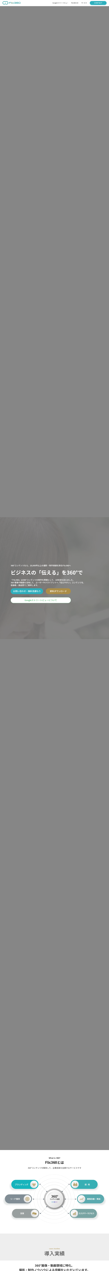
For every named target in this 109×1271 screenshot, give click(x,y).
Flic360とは (74, 3)
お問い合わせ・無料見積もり (27, 591)
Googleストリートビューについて (41, 600)
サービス (84, 3)
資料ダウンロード (58, 591)
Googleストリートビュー (60, 3)
